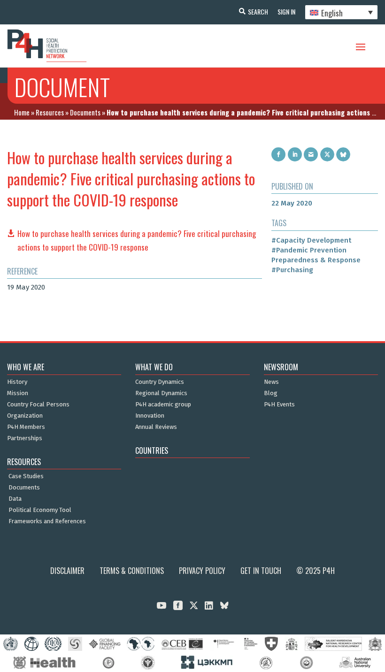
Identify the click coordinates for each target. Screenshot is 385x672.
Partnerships (24, 438)
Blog (270, 393)
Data (15, 499)
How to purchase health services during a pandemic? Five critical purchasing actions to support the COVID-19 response (136, 240)
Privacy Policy (202, 570)
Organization (25, 415)
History (17, 382)
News (271, 382)
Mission (17, 393)
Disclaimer (67, 570)
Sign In (286, 11)
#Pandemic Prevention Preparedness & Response (316, 255)
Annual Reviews (156, 427)
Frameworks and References (47, 521)
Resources (50, 112)
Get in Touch (260, 570)
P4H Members (26, 427)
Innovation (149, 415)
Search (258, 11)
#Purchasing (292, 270)
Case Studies (26, 476)
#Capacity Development (311, 240)
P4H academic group (163, 404)
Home (22, 112)
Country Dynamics (159, 382)
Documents (85, 112)
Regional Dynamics (161, 393)
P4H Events (279, 404)
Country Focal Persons (38, 404)
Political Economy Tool (39, 510)
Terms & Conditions (132, 570)
